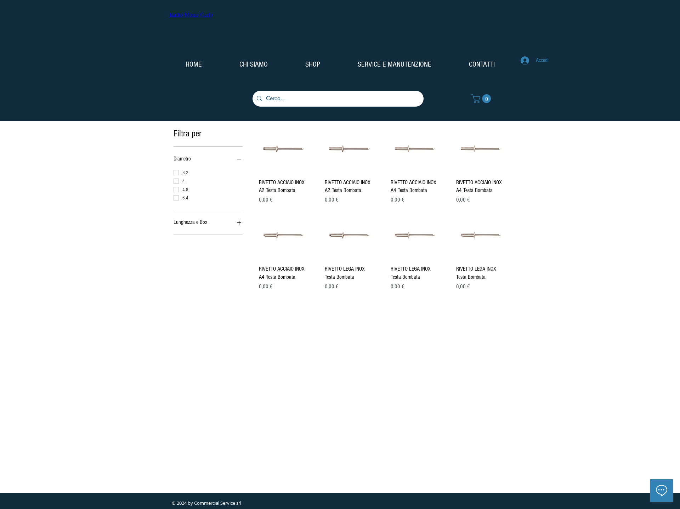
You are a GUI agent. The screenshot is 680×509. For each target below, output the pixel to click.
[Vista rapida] (283, 149)
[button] (482, 98)
